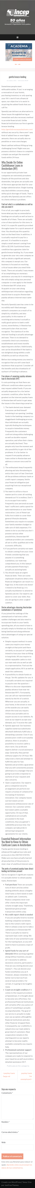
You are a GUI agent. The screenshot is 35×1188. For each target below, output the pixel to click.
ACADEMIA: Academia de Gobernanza (21, 59)
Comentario (7, 1093)
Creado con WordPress (11, 1182)
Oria (29, 1182)
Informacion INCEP (23, 80)
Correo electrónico (10, 1132)
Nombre (5, 1122)
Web (3, 1142)
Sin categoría (23, 1066)
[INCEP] (17, 17)
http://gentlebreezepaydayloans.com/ (17, 129)
